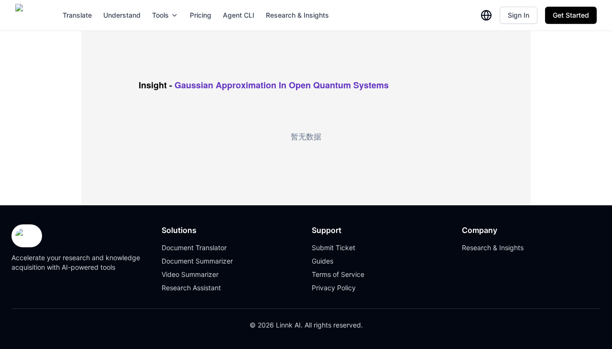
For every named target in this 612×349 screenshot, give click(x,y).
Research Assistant (191, 288)
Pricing (200, 15)
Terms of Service (338, 274)
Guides (322, 261)
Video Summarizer (190, 274)
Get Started (571, 15)
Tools (160, 15)
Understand (122, 15)
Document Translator (194, 247)
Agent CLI (238, 15)
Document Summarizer (197, 261)
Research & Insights (297, 15)
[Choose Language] (486, 15)
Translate (77, 15)
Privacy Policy (334, 288)
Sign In (518, 15)
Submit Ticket (333, 247)
